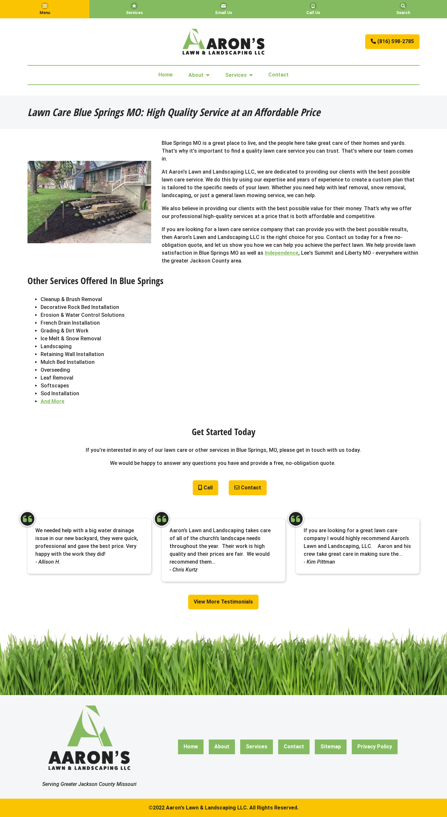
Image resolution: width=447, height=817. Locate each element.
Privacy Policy (374, 746)
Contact (278, 75)
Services (134, 12)
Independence (281, 253)
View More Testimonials (223, 602)
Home (165, 75)
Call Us (313, 12)
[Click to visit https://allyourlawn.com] (223, 42)
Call (207, 488)
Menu (45, 12)
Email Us (223, 12)
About (196, 75)
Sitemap (330, 746)
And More (52, 401)
